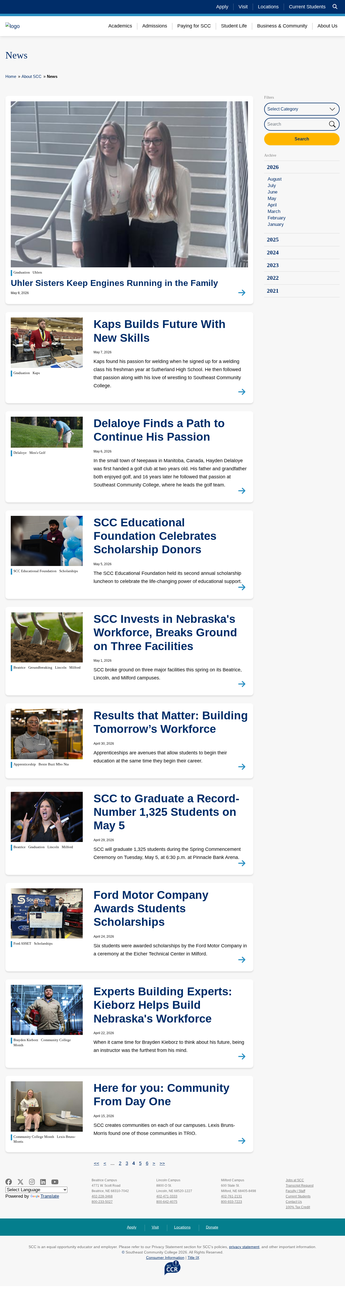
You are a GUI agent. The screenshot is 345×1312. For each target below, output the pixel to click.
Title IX (193, 1257)
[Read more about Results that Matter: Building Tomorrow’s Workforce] (243, 767)
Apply (222, 6)
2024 (273, 252)
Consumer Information (165, 1257)
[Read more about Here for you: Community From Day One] (243, 1141)
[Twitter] (20, 1182)
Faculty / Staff (295, 1191)
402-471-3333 (166, 1196)
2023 (273, 265)
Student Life (234, 26)
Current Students (307, 6)
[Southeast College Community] (37, 26)
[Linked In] (43, 1182)
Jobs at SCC (295, 1180)
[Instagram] (32, 1182)
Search (302, 139)
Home (10, 76)
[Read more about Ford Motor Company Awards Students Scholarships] (243, 960)
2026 (273, 167)
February (277, 217)
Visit (243, 6)
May (272, 198)
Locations (268, 6)
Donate (212, 1227)
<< (96, 1163)
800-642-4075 (166, 1202)
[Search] (335, 6)
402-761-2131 (231, 1196)
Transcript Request (299, 1185)
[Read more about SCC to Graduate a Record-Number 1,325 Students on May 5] (243, 863)
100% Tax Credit (298, 1207)
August (275, 179)
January (276, 224)
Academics (120, 26)
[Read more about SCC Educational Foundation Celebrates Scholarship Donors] (243, 587)
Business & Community (282, 26)
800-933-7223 (231, 1202)
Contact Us (294, 1202)
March (274, 211)
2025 (273, 239)
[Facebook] (8, 1182)
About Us (327, 26)
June (272, 192)
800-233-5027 (102, 1202)
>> (162, 1163)
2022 (273, 277)
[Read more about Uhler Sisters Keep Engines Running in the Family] (243, 293)
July (272, 185)
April (272, 205)
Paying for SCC (194, 26)
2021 (273, 290)
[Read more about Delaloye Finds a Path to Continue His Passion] (243, 491)
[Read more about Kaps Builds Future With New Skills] (243, 392)
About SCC (32, 76)
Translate (49, 1196)
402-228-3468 (102, 1196)
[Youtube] (54, 1182)
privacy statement (244, 1247)
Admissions (154, 26)
